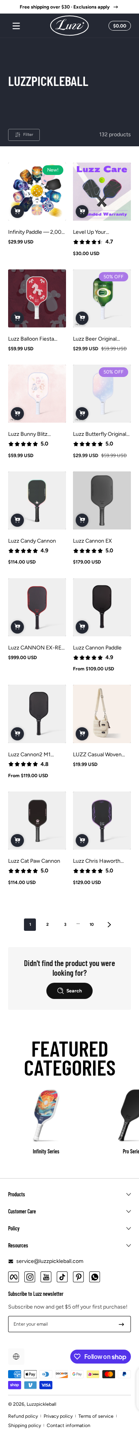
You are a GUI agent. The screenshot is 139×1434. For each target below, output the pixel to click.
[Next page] (109, 924)
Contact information (68, 1425)
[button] (118, 26)
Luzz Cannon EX (92, 541)
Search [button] (74, 991)
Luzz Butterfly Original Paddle (99, 434)
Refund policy (23, 1416)
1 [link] (30, 924)
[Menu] (16, 26)
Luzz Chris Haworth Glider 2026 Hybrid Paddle (96, 861)
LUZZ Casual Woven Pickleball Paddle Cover (101, 754)
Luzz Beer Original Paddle (95, 339)
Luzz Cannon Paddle (97, 647)
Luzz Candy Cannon (32, 541)
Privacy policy (58, 1416)
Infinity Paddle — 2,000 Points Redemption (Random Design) (36, 232)
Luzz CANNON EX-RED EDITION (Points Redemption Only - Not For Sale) (36, 647)
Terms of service (96, 1416)
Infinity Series (46, 1151)
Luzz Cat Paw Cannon (34, 861)
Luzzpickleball (41, 1404)
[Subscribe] (121, 1324)
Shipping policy (24, 1425)
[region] (69, 7)
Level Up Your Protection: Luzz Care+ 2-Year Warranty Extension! (101, 232)
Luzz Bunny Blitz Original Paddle (27, 434)
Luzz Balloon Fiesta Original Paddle (31, 339)
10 (92, 924)
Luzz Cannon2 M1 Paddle (29, 754)
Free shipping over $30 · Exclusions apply (65, 7)
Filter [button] (28, 134)
